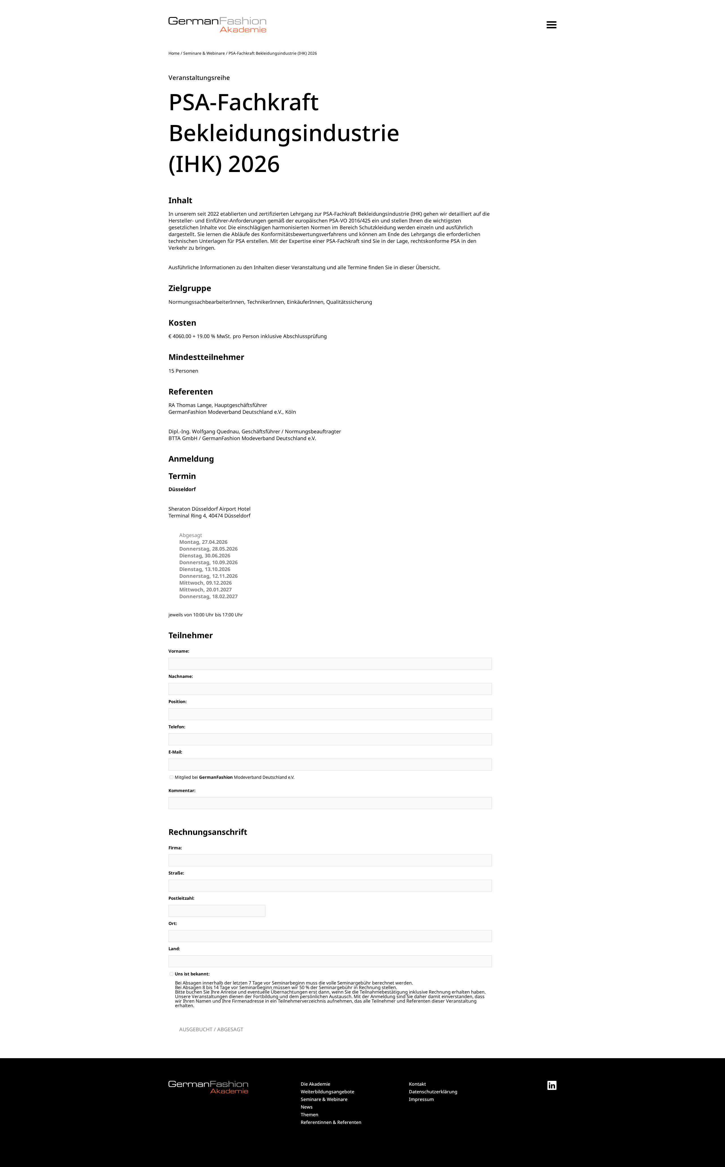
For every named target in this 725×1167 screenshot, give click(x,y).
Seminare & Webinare (204, 53)
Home (174, 53)
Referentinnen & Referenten (331, 1122)
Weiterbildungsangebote (327, 1092)
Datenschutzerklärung (433, 1092)
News (307, 1107)
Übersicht (427, 267)
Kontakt (417, 1084)
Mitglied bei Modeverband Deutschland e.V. (235, 777)
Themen (309, 1114)
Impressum (421, 1099)
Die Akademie (315, 1084)
